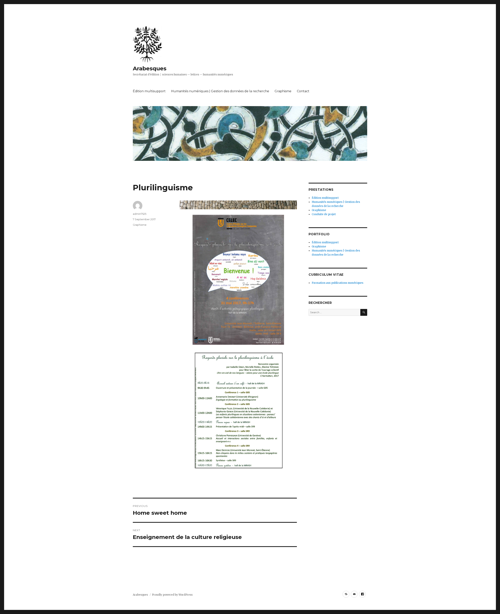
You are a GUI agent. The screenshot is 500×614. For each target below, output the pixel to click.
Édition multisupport (149, 91)
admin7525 (139, 213)
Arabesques (149, 68)
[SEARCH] (363, 312)
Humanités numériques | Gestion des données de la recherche (220, 91)
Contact (303, 91)
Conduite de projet (324, 214)
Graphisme (283, 91)
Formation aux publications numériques (337, 283)
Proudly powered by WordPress (172, 594)
